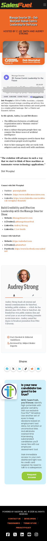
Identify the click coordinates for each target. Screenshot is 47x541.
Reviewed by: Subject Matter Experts (22, 344)
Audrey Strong (21, 225)
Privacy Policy (23, 527)
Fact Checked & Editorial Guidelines (21, 338)
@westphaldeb (19, 191)
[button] (44, 4)
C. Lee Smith (19, 229)
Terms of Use (30, 523)
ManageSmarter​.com (23, 218)
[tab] (14, 295)
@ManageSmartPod (24, 222)
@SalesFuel (20, 245)
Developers (30, 518)
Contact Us (14, 518)
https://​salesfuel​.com (22, 241)
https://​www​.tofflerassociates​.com (29, 195)
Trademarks (13, 523)
